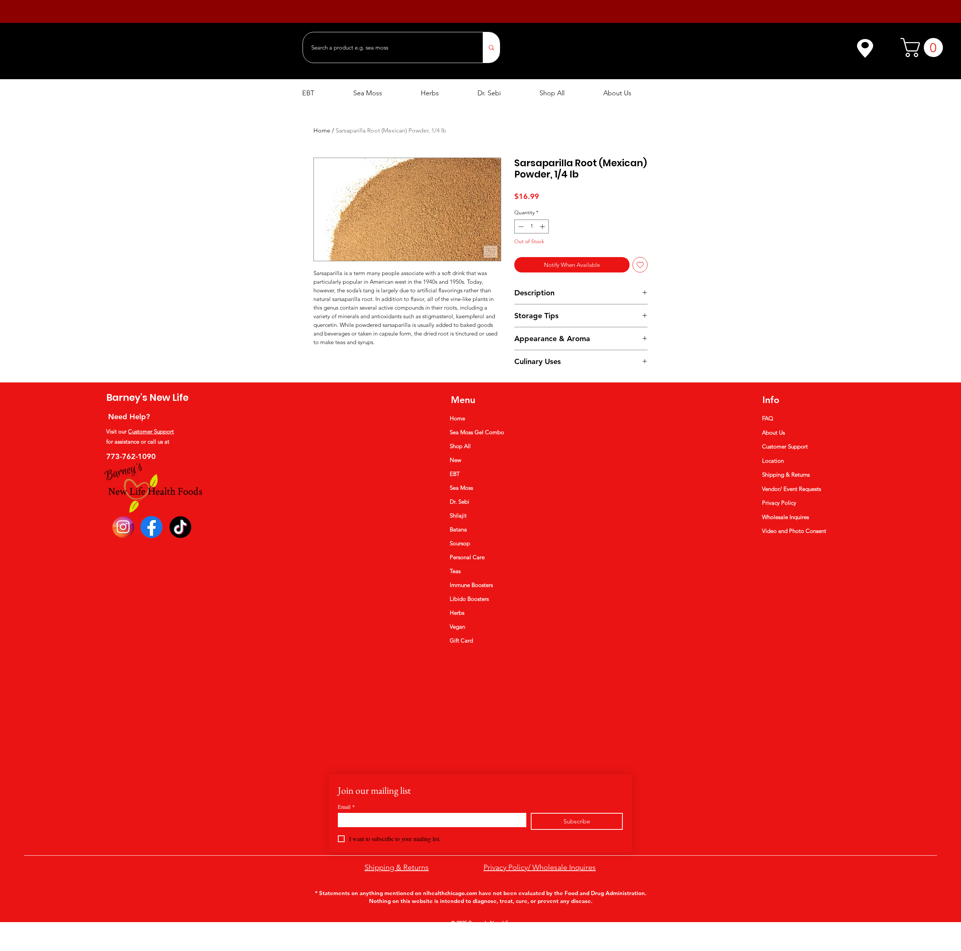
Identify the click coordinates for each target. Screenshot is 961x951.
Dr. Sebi (459, 501)
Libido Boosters (469, 598)
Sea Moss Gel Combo (477, 432)
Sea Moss (461, 487)
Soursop (460, 543)
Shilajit (458, 515)
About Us (773, 432)
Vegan (457, 626)
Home (321, 130)
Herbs (457, 612)
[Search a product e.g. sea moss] (491, 47)
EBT (455, 473)
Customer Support (151, 431)
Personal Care (467, 557)
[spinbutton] (531, 226)
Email (346, 807)
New (455, 459)
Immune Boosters (471, 584)
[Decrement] (520, 226)
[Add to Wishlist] (640, 264)
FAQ (767, 418)
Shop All (460, 446)
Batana (458, 529)
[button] (924, 47)
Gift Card (461, 640)
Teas (455, 571)
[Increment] (543, 226)
